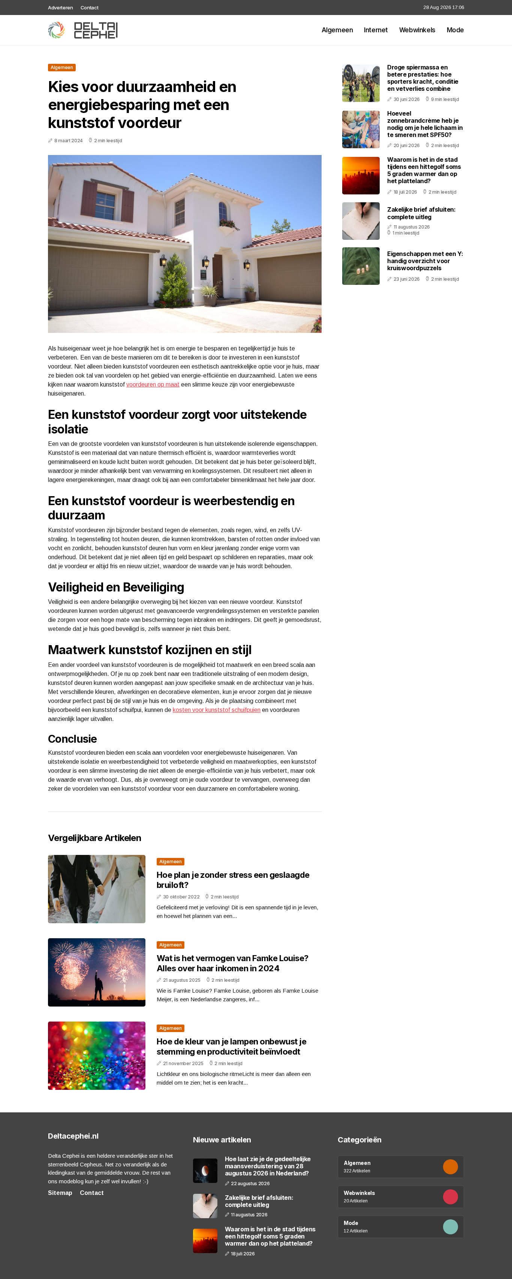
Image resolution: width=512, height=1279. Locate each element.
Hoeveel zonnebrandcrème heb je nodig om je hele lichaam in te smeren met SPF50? (425, 124)
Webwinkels (417, 30)
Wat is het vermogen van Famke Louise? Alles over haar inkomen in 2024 (232, 963)
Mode (455, 30)
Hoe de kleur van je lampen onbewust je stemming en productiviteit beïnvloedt (231, 1046)
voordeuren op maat (153, 384)
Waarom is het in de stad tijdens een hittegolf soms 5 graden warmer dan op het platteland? (424, 170)
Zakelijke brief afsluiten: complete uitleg (421, 213)
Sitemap (60, 1193)
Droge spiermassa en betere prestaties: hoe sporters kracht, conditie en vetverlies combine (422, 78)
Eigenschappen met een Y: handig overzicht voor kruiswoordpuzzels (425, 261)
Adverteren (60, 8)
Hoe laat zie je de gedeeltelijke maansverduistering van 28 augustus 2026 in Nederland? (268, 1166)
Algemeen (337, 30)
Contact (90, 8)
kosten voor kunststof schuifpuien (216, 710)
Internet (376, 30)
